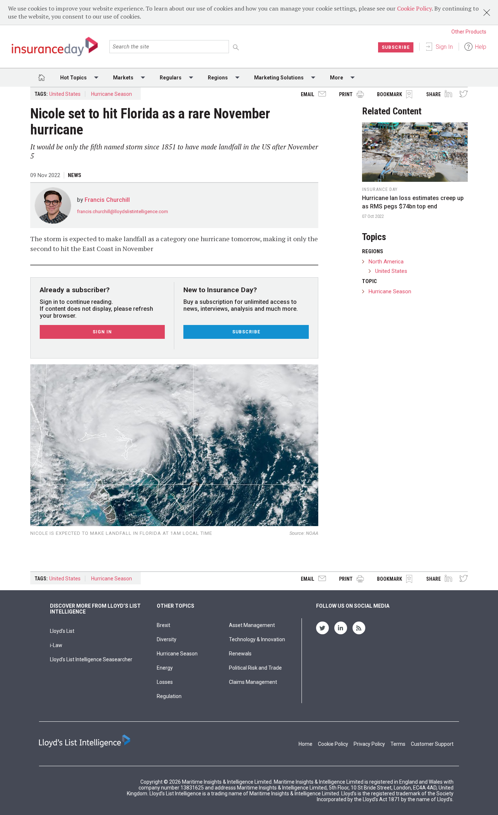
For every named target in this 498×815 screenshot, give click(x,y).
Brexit (163, 625)
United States (65, 94)
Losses (165, 682)
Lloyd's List (62, 631)
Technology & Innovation (257, 639)
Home (305, 744)
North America (386, 261)
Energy (165, 668)
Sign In (444, 46)
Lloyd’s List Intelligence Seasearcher (91, 659)
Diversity (166, 639)
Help (480, 46)
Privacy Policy (369, 744)
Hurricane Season (111, 94)
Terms (397, 744)
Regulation (169, 696)
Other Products (468, 32)
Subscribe (396, 47)
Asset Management (252, 625)
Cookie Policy (414, 8)
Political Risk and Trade (255, 668)
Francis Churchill (107, 199)
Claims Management (253, 682)
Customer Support (432, 744)
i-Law (56, 645)
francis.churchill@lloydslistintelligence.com (122, 211)
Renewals (240, 654)
